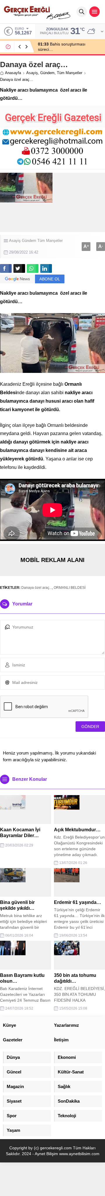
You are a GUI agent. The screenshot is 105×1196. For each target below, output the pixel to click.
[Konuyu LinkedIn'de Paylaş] (46, 268)
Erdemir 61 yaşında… (77, 902)
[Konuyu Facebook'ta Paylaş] (6, 268)
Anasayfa (13, 73)
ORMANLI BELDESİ (69, 588)
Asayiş (32, 73)
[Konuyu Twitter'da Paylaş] (19, 268)
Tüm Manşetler (69, 73)
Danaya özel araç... (36, 588)
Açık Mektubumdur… (77, 829)
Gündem (47, 73)
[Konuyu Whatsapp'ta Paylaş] (32, 268)
